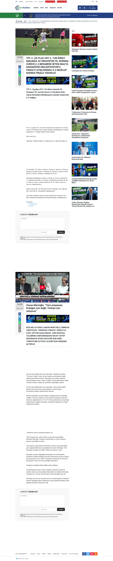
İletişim (44, 554)
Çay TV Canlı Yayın (50, 1)
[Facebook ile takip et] (84, 553)
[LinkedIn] (19, 72)
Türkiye (36, 7)
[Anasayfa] (16, 1)
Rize (46, 7)
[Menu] (80, 7)
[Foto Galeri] (97, 1)
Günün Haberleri (28, 1)
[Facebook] (19, 66)
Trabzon (53, 7)
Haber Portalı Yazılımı (23, 558)
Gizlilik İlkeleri (56, 554)
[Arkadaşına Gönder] (19, 78)
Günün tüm (92, 15)
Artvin (59, 7)
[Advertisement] (47, 113)
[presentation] (21, 15)
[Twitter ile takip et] (88, 553)
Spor (42, 7)
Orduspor (31, 205)
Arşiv (35, 1)
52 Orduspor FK (33, 204)
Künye (38, 554)
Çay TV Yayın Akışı (61, 1)
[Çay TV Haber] (22, 7)
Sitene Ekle (41, 1)
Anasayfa (32, 554)
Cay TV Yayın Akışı (73, 554)
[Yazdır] (19, 81)
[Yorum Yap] (19, 84)
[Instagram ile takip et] (92, 553)
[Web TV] (93, 1)
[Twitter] (19, 69)
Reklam (49, 554)
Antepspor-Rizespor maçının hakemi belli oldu (47, 15)
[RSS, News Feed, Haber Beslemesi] (96, 553)
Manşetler (21, 1)
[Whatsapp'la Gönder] (19, 75)
